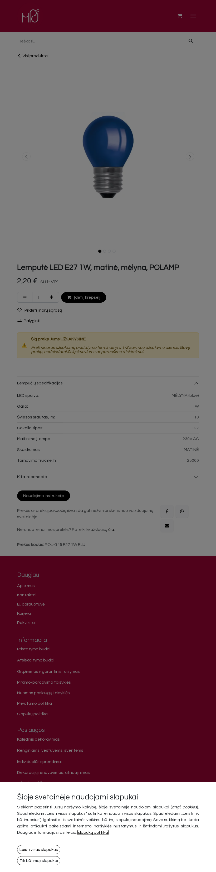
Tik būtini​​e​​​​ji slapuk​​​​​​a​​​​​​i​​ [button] (38, 861)
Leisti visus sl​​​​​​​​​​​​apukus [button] (38, 849)
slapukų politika (93, 832)
